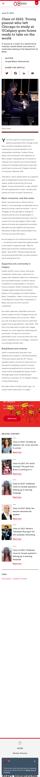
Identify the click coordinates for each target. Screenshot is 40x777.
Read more (17, 452)
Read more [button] (12, 418)
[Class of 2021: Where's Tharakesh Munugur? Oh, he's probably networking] (7, 532)
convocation (6, 578)
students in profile (20, 578)
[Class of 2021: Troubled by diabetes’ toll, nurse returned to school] (7, 445)
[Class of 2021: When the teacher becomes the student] (7, 512)
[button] (8, 73)
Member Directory (20, 753)
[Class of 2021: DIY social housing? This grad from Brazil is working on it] (7, 467)
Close (35, 763)
